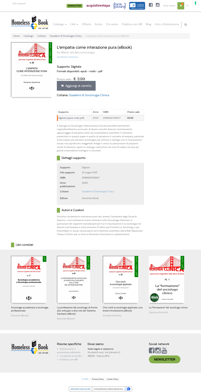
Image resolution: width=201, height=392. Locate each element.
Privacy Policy (98, 379)
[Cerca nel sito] (186, 24)
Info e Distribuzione (167, 24)
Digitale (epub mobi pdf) (71, 118)
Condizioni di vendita (71, 356)
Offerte (86, 24)
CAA (73, 24)
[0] (181, 5)
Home (16, 36)
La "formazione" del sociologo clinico (168, 307)
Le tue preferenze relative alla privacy (108, 389)
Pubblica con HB (132, 24)
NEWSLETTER (74, 6)
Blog (148, 24)
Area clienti (169, 5)
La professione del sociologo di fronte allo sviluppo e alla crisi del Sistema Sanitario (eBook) (77, 310)
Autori (98, 24)
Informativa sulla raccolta (80, 389)
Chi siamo (112, 24)
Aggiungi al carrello (78, 85)
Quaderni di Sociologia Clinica (66, 36)
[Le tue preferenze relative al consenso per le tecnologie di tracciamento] (195, 3)
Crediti (85, 379)
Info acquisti (19, 3)
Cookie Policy (112, 379)
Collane (41, 36)
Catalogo (59, 24)
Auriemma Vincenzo (67, 57)
